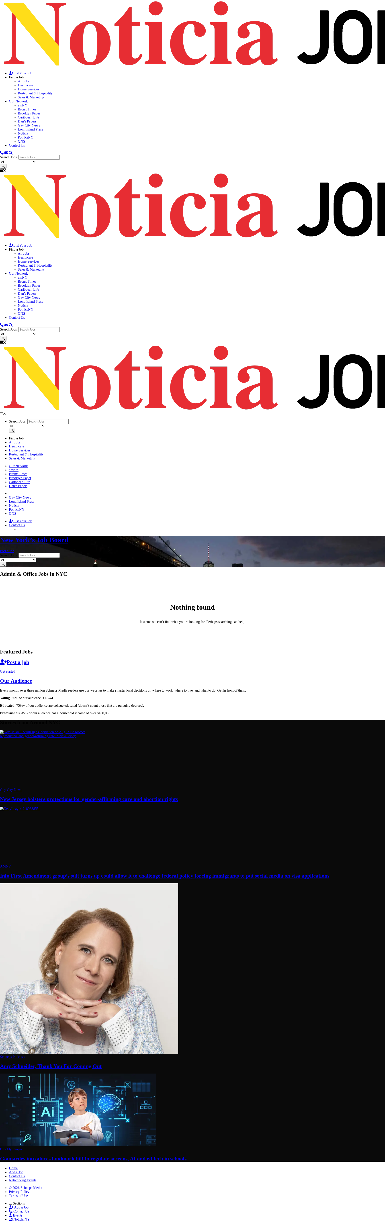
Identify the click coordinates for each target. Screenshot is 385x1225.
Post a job (18, 662)
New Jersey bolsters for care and (89, 799)
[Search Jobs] (3, 166)
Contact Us (17, 145)
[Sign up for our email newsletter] (6, 153)
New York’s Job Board (34, 540)
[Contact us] (2, 153)
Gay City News (29, 125)
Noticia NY (21, 1219)
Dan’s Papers (27, 121)
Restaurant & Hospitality (35, 93)
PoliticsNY (25, 137)
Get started (7, 671)
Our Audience (16, 681)
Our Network (18, 101)
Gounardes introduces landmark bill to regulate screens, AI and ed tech (93, 1159)
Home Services (28, 89)
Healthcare (25, 85)
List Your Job (22, 73)
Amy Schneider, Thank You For (51, 1066)
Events (17, 1215)
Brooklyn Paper (29, 113)
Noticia (23, 133)
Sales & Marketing (31, 97)
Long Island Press (30, 129)
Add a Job (21, 1207)
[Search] (10, 153)
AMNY (5, 866)
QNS (21, 141)
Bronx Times (27, 109)
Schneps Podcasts (12, 1057)
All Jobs (23, 81)
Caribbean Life (28, 117)
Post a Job (7, 551)
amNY (22, 105)
